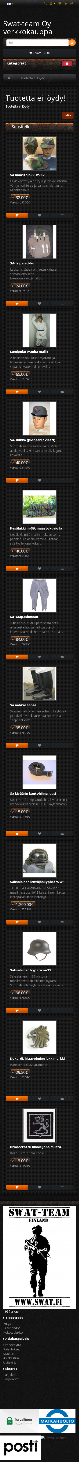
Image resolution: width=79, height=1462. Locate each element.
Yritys (7, 1323)
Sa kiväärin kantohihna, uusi (33, 793)
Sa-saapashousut (24, 616)
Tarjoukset (11, 1379)
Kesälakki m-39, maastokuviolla (36, 528)
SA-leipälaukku (22, 263)
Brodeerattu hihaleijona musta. (36, 1147)
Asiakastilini (11, 1358)
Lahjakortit (11, 1375)
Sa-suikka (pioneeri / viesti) (32, 440)
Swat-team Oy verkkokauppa (27, 27)
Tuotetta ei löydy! (32, 78)
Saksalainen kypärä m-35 (30, 970)
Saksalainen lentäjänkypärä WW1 (37, 881)
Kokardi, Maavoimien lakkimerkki (37, 1058)
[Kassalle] (72, 3)
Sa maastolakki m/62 (27, 175)
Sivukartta (10, 1354)
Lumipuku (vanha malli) (29, 351)
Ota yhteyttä (12, 1345)
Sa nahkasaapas (23, 705)
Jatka (68, 115)
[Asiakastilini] (52, 3)
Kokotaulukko (13, 1332)
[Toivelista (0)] (59, 3)
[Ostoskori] (66, 3)
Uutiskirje (9, 1362)
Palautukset (11, 1349)
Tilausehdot (11, 1328)
